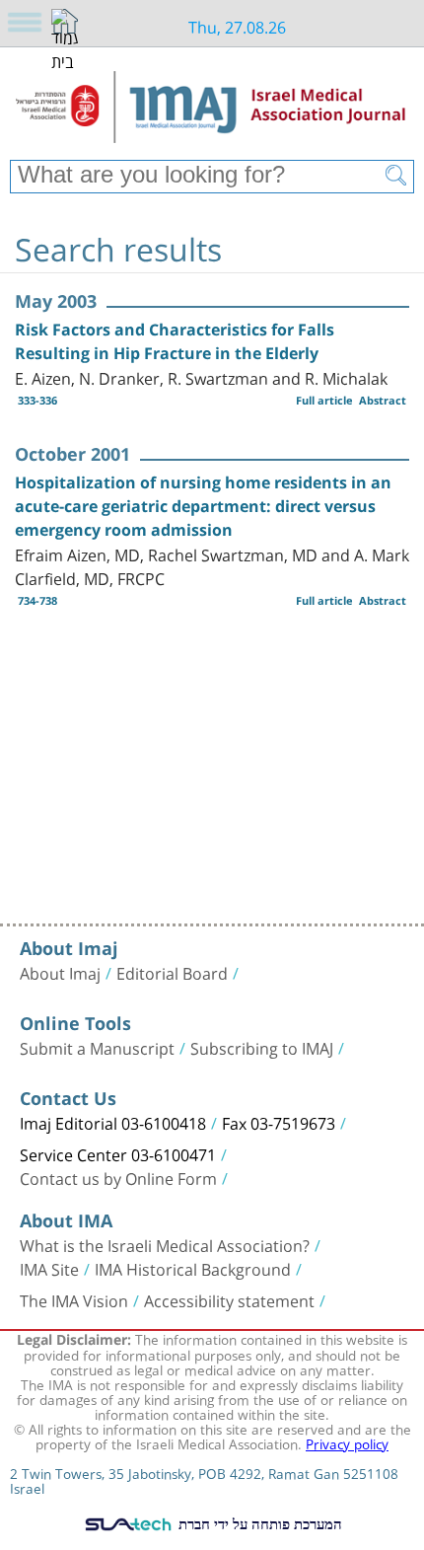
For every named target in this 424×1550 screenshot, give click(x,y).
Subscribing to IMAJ (261, 1047)
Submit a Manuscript (97, 1047)
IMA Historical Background (193, 1268)
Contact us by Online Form (118, 1177)
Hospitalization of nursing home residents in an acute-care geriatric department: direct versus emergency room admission (203, 506)
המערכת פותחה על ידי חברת (258, 1523)
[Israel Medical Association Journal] (212, 110)
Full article (324, 400)
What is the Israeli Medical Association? (165, 1244)
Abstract (382, 400)
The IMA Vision (74, 1299)
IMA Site (49, 1268)
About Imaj (60, 972)
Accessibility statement (229, 1299)
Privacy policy (347, 1442)
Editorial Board (172, 972)
